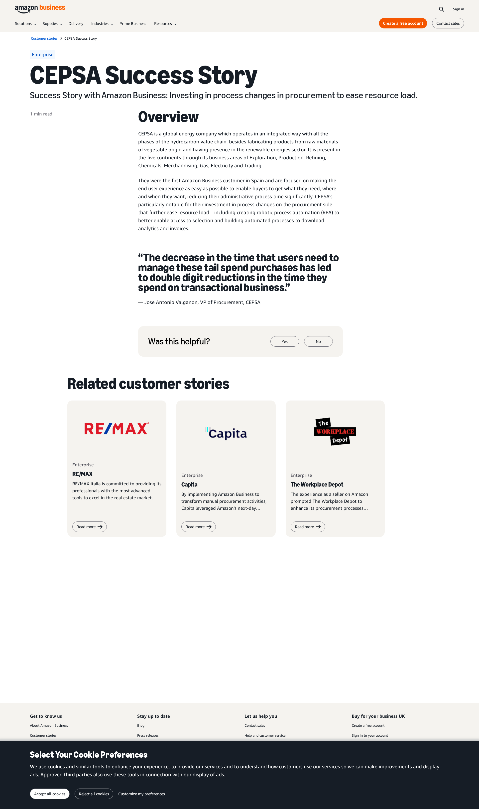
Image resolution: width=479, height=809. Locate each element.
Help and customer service (264, 735)
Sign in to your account (370, 735)
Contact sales (448, 23)
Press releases (147, 735)
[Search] (441, 8)
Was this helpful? (179, 341)
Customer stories (43, 735)
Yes (285, 341)
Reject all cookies (94, 793)
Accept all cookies (49, 793)
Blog (140, 725)
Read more (195, 526)
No (318, 341)
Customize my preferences (141, 793)
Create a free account (403, 23)
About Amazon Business (49, 725)
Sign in (458, 9)
